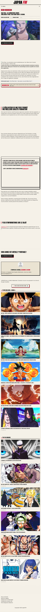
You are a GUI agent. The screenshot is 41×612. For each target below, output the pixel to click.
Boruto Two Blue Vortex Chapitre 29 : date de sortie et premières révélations (14, 580)
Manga (3, 9)
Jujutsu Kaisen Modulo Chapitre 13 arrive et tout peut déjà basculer (13, 532)
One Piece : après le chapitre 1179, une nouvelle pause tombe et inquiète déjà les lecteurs (16, 313)
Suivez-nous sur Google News (20, 285)
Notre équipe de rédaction (7, 602)
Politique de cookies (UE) (6, 601)
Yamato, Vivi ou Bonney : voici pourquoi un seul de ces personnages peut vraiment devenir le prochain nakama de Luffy (20, 337)
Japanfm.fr (3, 226)
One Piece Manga (8, 9)
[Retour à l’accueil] (20, 2)
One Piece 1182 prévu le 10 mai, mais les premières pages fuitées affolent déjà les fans (16, 405)
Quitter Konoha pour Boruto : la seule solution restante (11, 508)
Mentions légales (5, 598)
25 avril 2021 (25, 168)
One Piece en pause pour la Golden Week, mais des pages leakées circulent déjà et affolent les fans (18, 359)
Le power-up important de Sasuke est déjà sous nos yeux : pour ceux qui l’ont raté (15, 428)
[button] (39, 6)
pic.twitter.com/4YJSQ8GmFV (26, 165)
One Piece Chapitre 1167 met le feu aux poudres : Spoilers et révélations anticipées (15, 556)
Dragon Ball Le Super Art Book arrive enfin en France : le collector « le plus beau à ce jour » (17, 382)
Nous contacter (4, 596)
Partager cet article (8, 43)
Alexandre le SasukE (25, 270)
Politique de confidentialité (7, 599)
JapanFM (24, 607)
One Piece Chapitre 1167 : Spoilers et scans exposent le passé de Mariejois (14, 484)
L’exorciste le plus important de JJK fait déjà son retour (11, 460)
